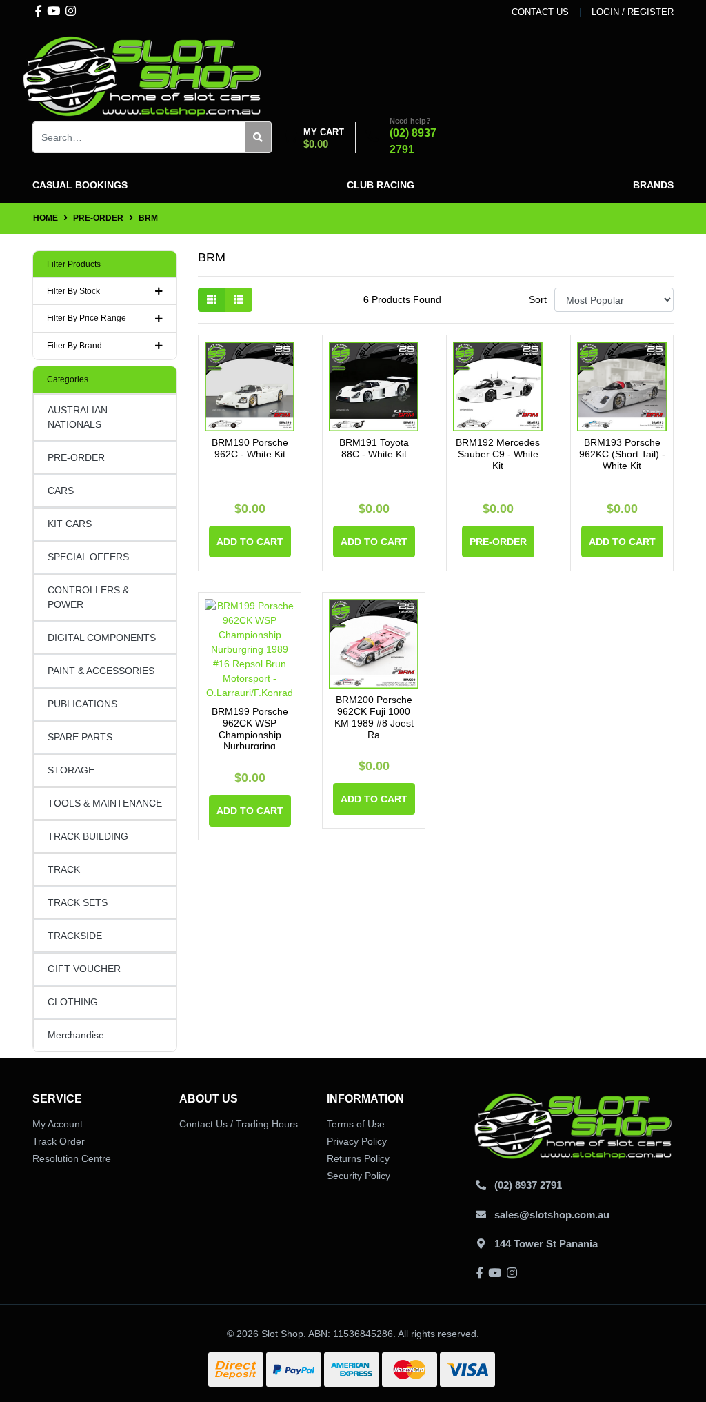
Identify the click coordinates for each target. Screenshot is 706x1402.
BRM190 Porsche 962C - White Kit (250, 448)
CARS (61, 490)
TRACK (64, 869)
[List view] (238, 300)
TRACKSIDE (75, 935)
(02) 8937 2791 (528, 1185)
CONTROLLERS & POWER (88, 597)
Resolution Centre (71, 1158)
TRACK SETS (78, 902)
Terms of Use (356, 1123)
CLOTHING (73, 1001)
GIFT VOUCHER (84, 968)
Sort (538, 299)
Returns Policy (358, 1158)
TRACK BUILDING (88, 836)
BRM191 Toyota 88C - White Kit (374, 448)
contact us (540, 12)
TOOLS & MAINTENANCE (105, 803)
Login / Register (633, 12)
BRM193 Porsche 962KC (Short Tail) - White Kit (622, 454)
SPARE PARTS (80, 736)
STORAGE (71, 770)
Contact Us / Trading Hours (238, 1123)
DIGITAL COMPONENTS (102, 637)
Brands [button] (653, 184)
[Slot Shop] (142, 75)
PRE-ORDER (76, 457)
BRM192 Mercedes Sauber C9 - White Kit (498, 454)
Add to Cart (249, 541)
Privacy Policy (357, 1141)
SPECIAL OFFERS (88, 556)
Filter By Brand (74, 345)
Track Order (58, 1141)
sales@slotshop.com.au (551, 1215)
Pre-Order (498, 541)
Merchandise (76, 1034)
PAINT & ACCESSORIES (101, 670)
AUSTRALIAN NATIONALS (78, 417)
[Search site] (258, 137)
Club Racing (380, 184)
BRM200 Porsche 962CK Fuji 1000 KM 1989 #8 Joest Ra (374, 717)
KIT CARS (70, 523)
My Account (57, 1123)
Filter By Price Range (86, 318)
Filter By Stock (73, 291)
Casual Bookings (80, 184)
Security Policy (358, 1175)
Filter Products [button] (74, 264)
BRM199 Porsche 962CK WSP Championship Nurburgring (250, 728)
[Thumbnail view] (211, 300)
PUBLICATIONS (82, 703)
